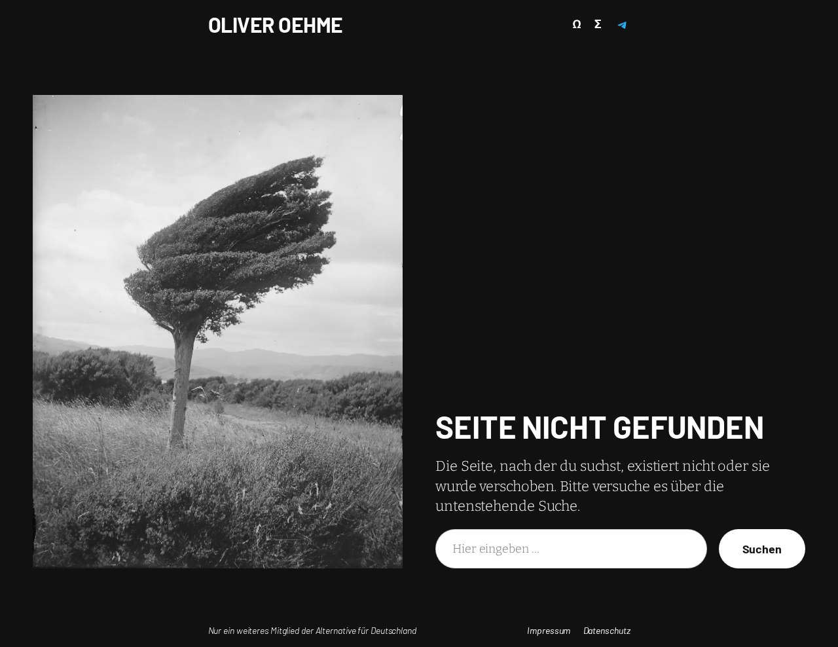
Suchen (762, 549)
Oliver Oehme (275, 24)
